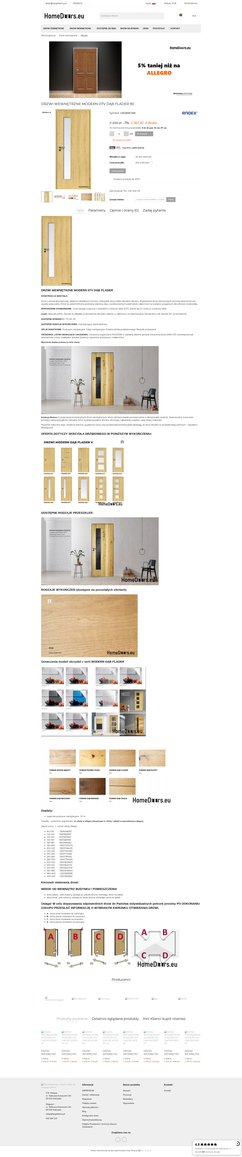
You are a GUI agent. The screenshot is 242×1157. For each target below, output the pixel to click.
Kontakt (175, 28)
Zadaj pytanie (118, 171)
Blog (84, 1111)
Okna (146, 28)
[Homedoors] (54, 998)
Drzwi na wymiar (129, 28)
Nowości (127, 1090)
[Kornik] (161, 998)
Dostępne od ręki (106, 28)
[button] (87, 1085)
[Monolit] (187, 998)
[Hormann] (81, 998)
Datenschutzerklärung (92, 1120)
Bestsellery (128, 1099)
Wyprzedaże (128, 1103)
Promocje (127, 1095)
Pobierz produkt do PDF (127, 179)
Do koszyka (142, 134)
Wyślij (170, 199)
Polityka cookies (89, 1103)
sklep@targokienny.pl (55, 1114)
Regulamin (87, 1099)
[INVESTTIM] (107, 998)
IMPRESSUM (88, 1090)
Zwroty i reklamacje (90, 1095)
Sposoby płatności (90, 1107)
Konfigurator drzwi (90, 1115)
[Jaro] (134, 998)
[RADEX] (190, 113)
